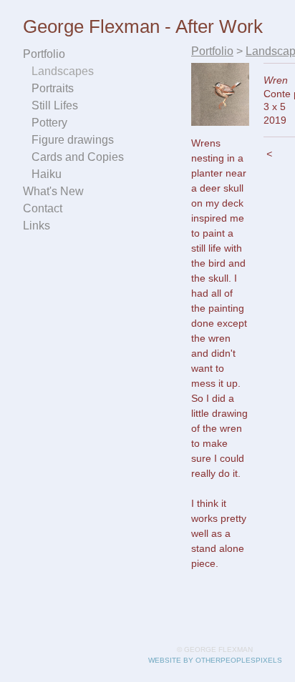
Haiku (47, 174)
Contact (42, 208)
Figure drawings (73, 140)
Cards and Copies (78, 157)
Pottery (49, 123)
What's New (53, 191)
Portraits (53, 88)
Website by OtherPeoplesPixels (215, 660)
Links (36, 225)
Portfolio (44, 54)
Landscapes (63, 71)
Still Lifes (55, 105)
